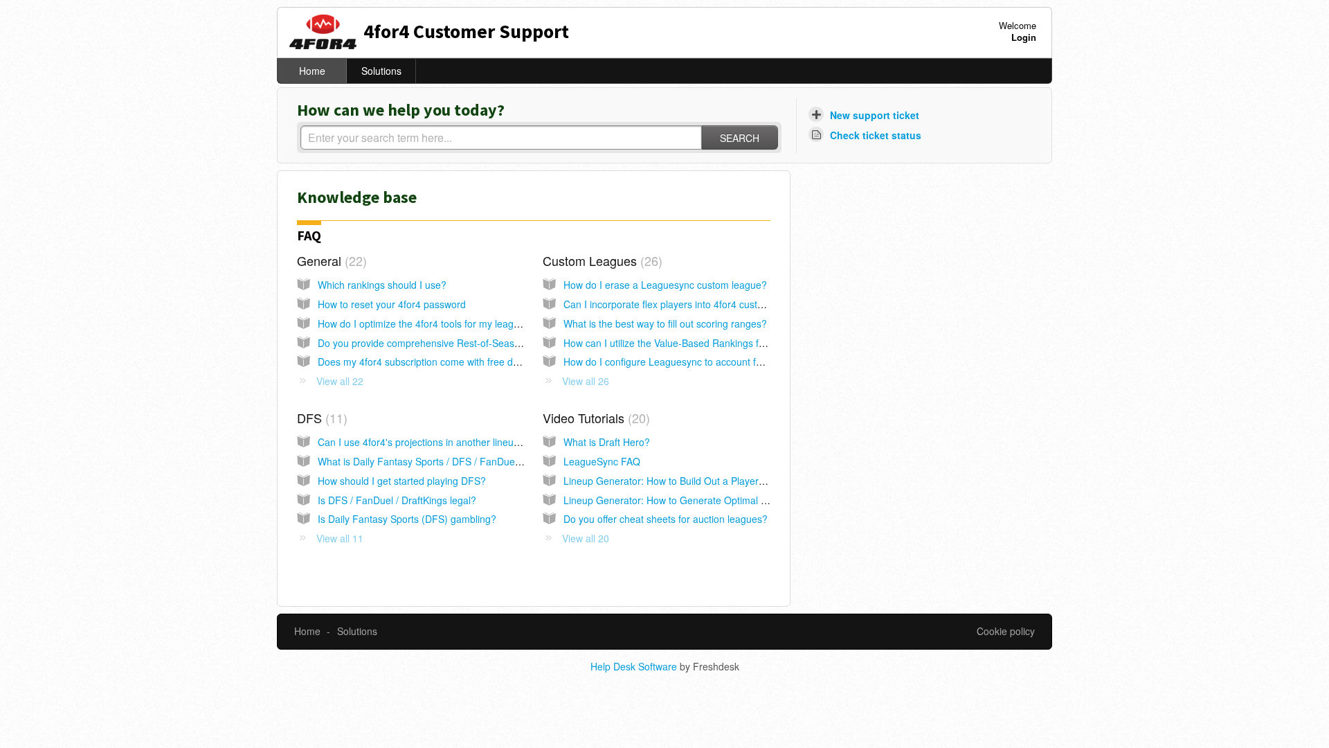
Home (312, 71)
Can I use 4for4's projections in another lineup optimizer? (443, 442)
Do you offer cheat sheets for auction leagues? (665, 519)
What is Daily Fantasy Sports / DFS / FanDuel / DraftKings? (447, 461)
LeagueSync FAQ (601, 461)
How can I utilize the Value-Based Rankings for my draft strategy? (706, 343)
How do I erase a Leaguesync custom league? (665, 285)
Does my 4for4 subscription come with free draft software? (445, 361)
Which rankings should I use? (382, 285)
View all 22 (339, 381)
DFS (320, 418)
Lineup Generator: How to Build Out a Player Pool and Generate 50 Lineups (729, 481)
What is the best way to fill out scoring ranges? (665, 323)
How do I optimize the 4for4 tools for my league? (424, 323)
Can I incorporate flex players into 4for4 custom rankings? (690, 304)
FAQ (309, 235)
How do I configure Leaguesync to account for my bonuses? (694, 361)
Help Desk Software (635, 666)
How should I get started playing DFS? (402, 481)
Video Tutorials (594, 418)
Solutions (381, 71)
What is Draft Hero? (606, 442)
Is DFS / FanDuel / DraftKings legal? (397, 500)
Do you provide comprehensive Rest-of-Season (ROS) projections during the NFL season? (516, 343)
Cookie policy (1006, 631)
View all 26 (585, 381)
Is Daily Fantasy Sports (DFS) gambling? (407, 519)
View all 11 (339, 538)
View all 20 (585, 538)
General (330, 260)
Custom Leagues (600, 260)
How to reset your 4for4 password (392, 304)
